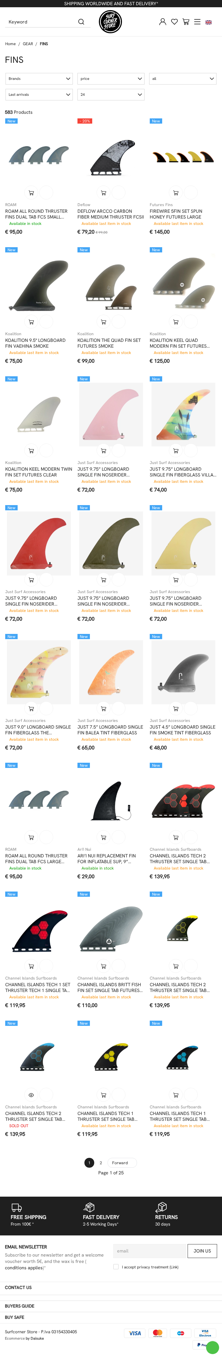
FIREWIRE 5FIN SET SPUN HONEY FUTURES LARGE (176, 214)
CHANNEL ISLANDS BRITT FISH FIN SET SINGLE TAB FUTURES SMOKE (109, 987)
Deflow (83, 204)
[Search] (81, 21)
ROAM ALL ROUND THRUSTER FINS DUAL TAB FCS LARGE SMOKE (36, 859)
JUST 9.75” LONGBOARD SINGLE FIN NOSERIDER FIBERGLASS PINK (103, 472)
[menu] (197, 21)
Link (174, 1267)
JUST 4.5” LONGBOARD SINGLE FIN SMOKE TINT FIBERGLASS (182, 730)
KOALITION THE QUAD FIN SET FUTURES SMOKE (109, 343)
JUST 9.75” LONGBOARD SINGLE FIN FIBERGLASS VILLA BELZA (181, 472)
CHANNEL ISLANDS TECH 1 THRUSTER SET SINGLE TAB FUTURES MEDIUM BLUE (178, 1116)
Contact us (18, 1287)
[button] (39, 79)
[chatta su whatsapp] (212, 1347)
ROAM (10, 204)
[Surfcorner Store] (110, 21)
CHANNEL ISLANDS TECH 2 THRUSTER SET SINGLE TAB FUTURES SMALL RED (178, 859)
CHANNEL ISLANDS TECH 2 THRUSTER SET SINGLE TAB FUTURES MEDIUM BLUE (33, 1116)
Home (10, 43)
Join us (202, 1251)
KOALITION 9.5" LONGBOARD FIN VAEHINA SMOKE (35, 343)
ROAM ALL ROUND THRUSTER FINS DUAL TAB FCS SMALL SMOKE (36, 214)
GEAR (28, 43)
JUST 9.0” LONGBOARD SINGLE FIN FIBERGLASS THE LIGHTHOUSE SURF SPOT (38, 730)
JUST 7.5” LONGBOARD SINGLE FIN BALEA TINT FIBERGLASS (110, 730)
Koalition (13, 333)
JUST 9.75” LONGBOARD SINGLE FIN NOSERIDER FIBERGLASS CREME (175, 601)
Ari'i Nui (84, 849)
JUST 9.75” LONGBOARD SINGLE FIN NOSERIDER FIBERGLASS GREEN (103, 601)
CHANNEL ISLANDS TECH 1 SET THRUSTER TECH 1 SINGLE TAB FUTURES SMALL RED (37, 987)
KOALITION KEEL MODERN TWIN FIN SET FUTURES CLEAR (38, 472)
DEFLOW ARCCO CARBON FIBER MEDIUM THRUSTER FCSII (110, 214)
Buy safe (14, 1317)
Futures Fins (161, 204)
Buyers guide (19, 1306)
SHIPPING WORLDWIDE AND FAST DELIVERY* (111, 4)
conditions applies (24, 1268)
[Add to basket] (31, 192)
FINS (44, 43)
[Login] (162, 21)
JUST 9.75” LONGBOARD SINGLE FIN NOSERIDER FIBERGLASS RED (31, 601)
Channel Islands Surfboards (175, 849)
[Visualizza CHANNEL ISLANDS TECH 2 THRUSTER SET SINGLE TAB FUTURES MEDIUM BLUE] (31, 1095)
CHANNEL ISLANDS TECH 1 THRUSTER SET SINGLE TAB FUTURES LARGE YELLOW (105, 1116)
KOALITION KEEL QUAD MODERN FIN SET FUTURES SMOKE (178, 343)
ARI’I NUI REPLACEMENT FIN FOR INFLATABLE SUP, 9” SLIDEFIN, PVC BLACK (106, 859)
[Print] (46, 192)
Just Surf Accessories (97, 462)
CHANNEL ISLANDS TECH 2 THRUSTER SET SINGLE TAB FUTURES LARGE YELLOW (178, 987)
